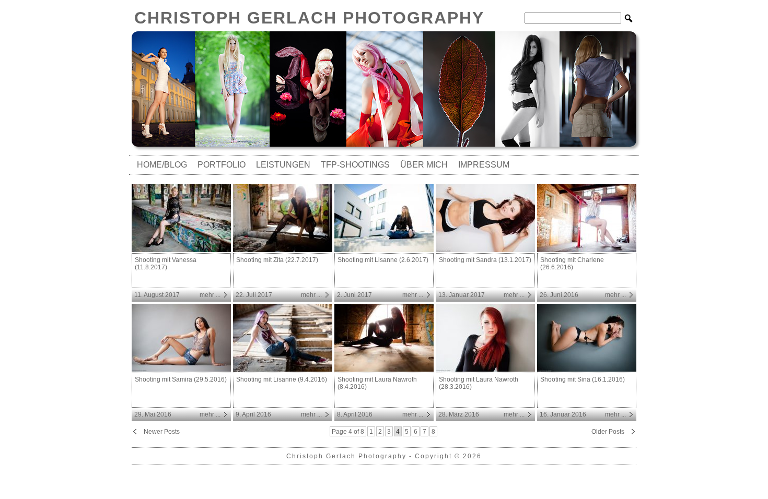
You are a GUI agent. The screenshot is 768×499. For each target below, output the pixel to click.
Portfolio (221, 164)
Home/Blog (162, 164)
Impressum (483, 164)
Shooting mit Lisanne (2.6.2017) (383, 260)
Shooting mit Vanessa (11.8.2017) (165, 263)
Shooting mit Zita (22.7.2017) (277, 260)
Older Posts (607, 431)
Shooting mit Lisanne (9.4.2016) (281, 379)
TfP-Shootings (355, 164)
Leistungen (283, 164)
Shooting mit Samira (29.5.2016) (181, 379)
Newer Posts (162, 431)
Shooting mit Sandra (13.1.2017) (485, 260)
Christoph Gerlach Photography (309, 17)
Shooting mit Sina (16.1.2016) (582, 379)
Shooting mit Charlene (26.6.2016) (572, 263)
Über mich (424, 164)
